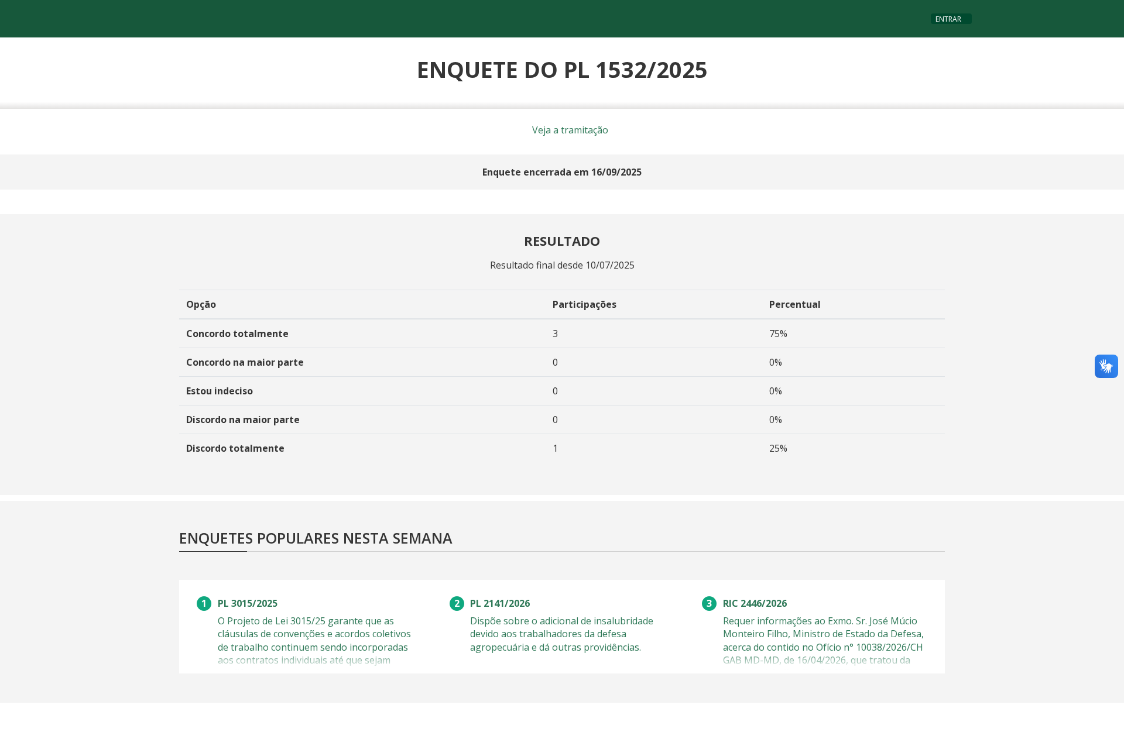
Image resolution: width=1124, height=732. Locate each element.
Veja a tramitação (569, 129)
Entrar (948, 19)
